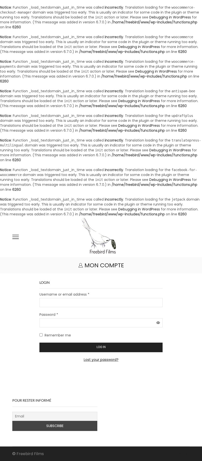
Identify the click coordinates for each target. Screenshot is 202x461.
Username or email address (64, 294)
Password (48, 314)
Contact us (177, 454)
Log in (101, 347)
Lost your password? (101, 359)
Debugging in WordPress (170, 17)
